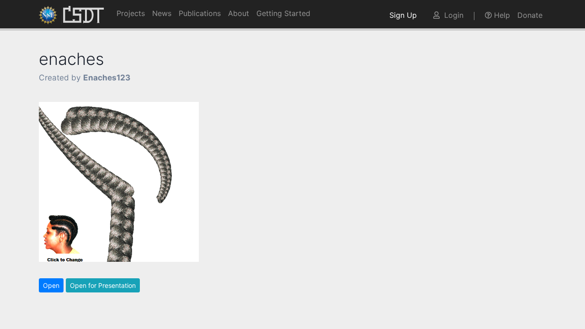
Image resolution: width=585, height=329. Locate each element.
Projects (131, 13)
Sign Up (405, 15)
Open (51, 285)
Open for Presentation (103, 285)
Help (501, 15)
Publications (200, 13)
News (161, 13)
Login (451, 15)
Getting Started (283, 13)
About (238, 13)
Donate (529, 15)
